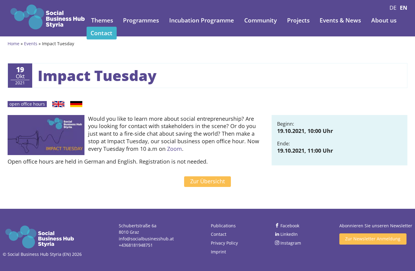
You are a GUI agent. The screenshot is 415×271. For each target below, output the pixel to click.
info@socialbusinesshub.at (146, 239)
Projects (298, 20)
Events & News (340, 20)
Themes (102, 20)
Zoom (174, 148)
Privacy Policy (224, 243)
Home (13, 43)
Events (30, 43)
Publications (223, 226)
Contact (101, 33)
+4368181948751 (136, 245)
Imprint (218, 252)
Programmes (141, 20)
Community (260, 20)
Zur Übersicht (207, 181)
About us (383, 20)
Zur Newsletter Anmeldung (372, 239)
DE (392, 7)
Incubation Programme (201, 20)
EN (403, 7)
